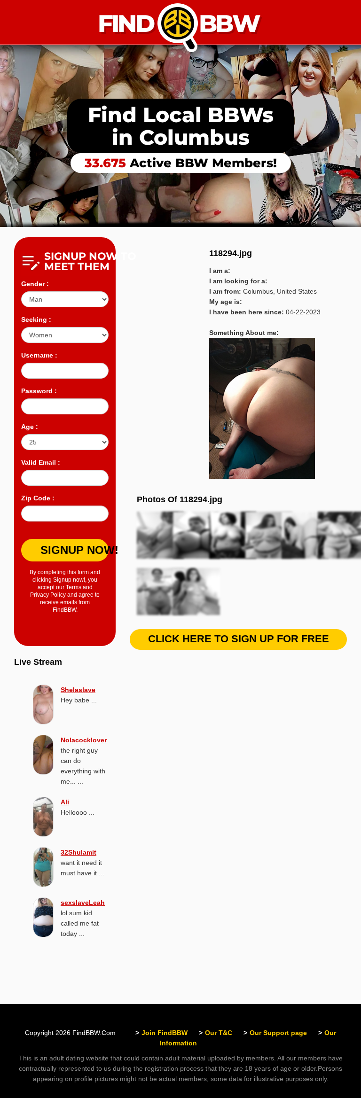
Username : (39, 355)
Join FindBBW (164, 1032)
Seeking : (36, 319)
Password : (39, 391)
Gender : (35, 284)
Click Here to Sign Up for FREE (238, 639)
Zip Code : (38, 498)
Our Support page (278, 1032)
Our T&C (218, 1032)
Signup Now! (74, 550)
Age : (29, 426)
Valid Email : (40, 462)
